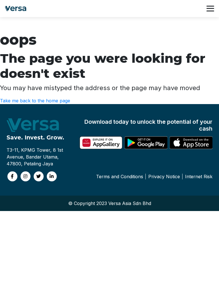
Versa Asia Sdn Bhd (129, 203)
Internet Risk (198, 176)
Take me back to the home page (35, 101)
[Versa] (17, 8)
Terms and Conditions (119, 176)
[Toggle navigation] (210, 8)
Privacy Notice (164, 176)
